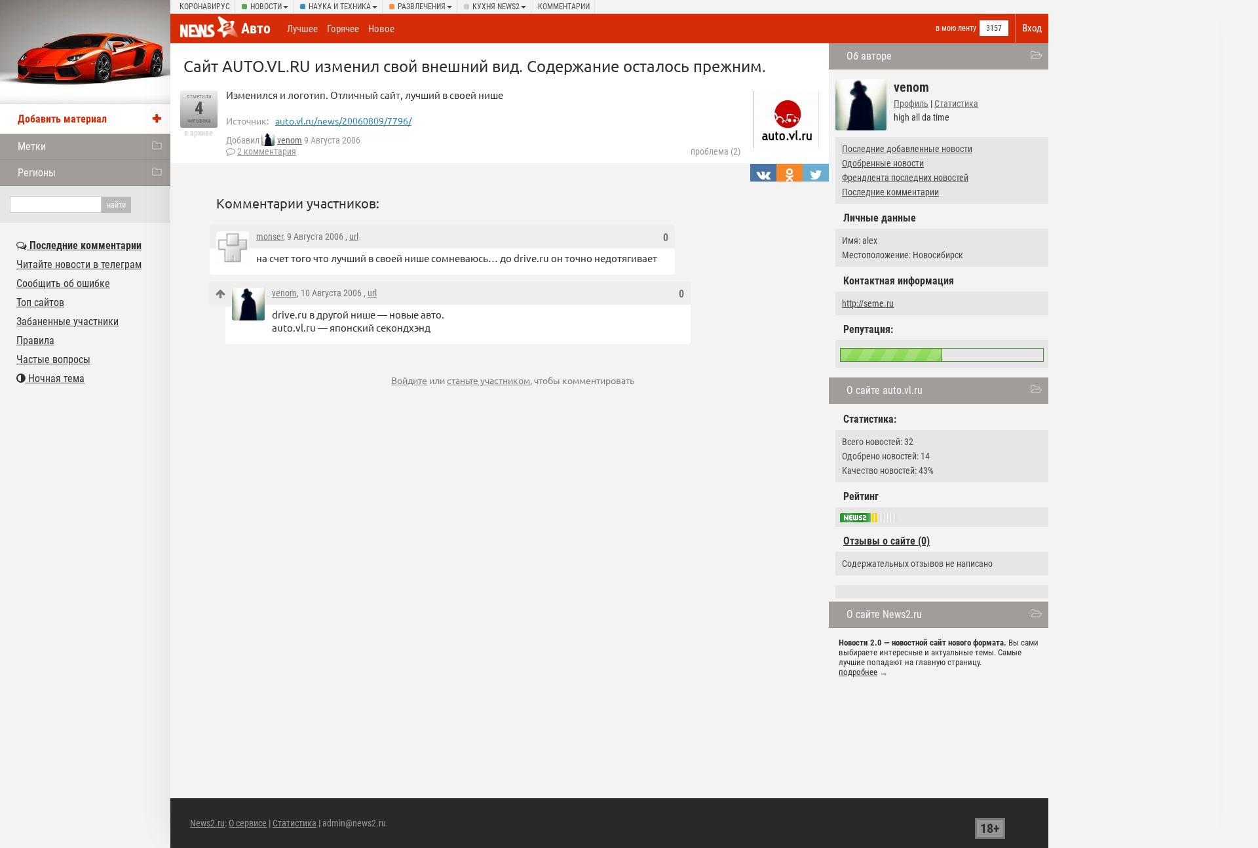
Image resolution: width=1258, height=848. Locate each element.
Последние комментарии (890, 192)
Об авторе (869, 56)
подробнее (858, 672)
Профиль (911, 103)
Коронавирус (205, 6)
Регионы (37, 172)
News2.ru (207, 823)
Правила (35, 340)
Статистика (956, 103)
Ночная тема (55, 378)
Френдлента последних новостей (905, 177)
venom (289, 140)
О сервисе (248, 823)
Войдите (409, 380)
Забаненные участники (67, 321)
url (353, 236)
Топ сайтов (40, 302)
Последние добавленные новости (907, 149)
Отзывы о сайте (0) (886, 541)
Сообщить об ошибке (63, 283)
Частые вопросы (53, 359)
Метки (32, 146)
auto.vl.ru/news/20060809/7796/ (343, 120)
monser (269, 236)
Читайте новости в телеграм (79, 264)
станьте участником (488, 380)
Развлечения (422, 6)
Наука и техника (340, 6)
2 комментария (266, 151)
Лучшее (302, 29)
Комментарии (564, 6)
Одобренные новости (883, 163)
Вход (1032, 28)
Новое (381, 29)
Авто (256, 28)
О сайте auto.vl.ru (885, 390)
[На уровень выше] (220, 294)
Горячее (343, 29)
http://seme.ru (868, 303)
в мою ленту (956, 28)
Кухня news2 (496, 6)
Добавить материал (62, 119)
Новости (266, 6)
